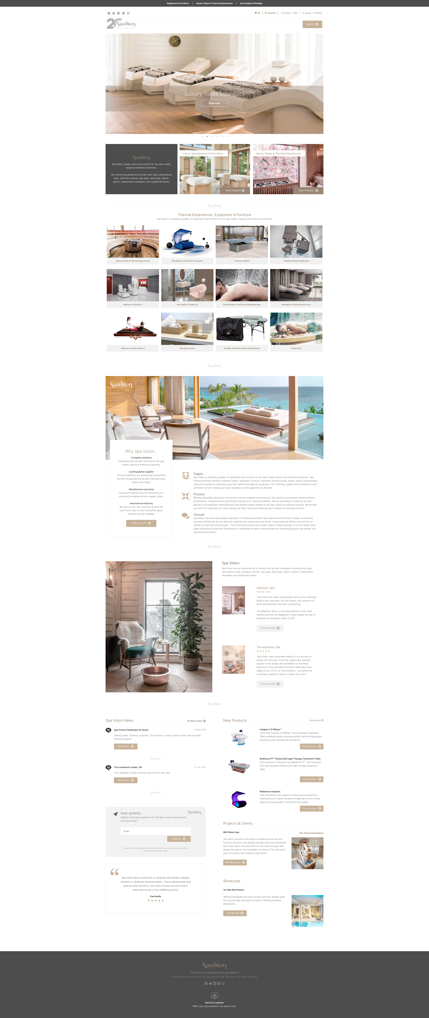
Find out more (139, 523)
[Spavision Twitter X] (114, 13)
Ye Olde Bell (233, 913)
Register (177, 838)
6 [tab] (227, 136)
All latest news (195, 720)
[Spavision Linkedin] (118, 13)
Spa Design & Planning (251, 3)
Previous (103, 83)
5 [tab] (222, 136)
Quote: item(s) (313, 13)
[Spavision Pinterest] (123, 13)
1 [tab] (202, 136)
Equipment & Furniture (178, 3)
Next (326, 83)
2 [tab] (207, 136)
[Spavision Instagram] (128, 13)
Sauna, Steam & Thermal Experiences (214, 3)
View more (214, 103)
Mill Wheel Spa (233, 862)
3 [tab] (212, 136)
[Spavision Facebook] (109, 13)
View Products (233, 190)
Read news (124, 746)
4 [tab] (217, 136)
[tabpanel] (214, 83)
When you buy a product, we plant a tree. (214, 1004)
